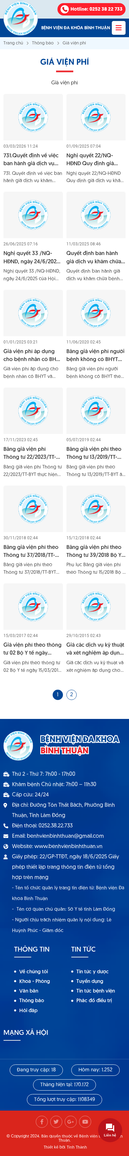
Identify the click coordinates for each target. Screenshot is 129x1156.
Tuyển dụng (89, 981)
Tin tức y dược (92, 972)
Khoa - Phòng (34, 981)
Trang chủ (13, 43)
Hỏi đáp (28, 1011)
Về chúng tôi (33, 972)
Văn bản (28, 991)
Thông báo (43, 43)
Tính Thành (77, 1147)
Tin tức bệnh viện (95, 991)
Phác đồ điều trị (94, 1001)
